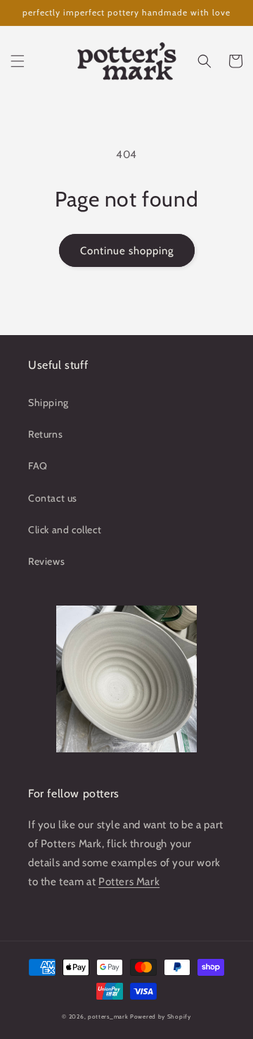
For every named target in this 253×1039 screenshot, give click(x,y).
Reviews (46, 561)
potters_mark (108, 1016)
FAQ (38, 465)
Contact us (52, 498)
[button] (17, 61)
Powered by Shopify (160, 1016)
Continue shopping (127, 250)
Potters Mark (129, 881)
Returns (45, 434)
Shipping (48, 402)
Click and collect (64, 529)
